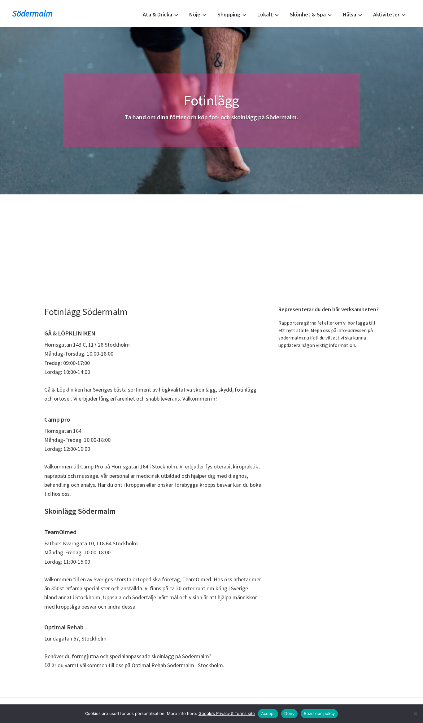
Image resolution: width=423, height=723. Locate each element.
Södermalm (32, 13)
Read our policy (319, 713)
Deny (289, 713)
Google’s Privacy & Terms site (226, 713)
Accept (268, 713)
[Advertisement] (211, 240)
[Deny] (415, 714)
